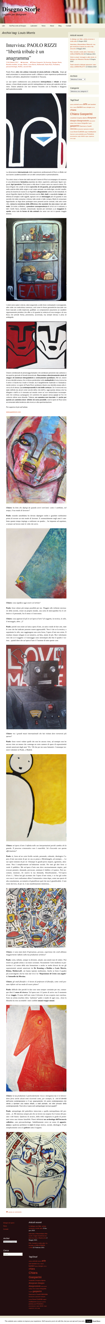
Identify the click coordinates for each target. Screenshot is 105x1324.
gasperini (74, 126)
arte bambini (92, 104)
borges (89, 107)
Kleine (25, 64)
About (52, 26)
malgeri (86, 131)
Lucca (81, 131)
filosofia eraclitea (11, 64)
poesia (81, 134)
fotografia (85, 123)
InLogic (20, 64)
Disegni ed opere (8, 1223)
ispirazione (86, 129)
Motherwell (40, 64)
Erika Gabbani (77, 123)
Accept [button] (89, 1321)
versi (71, 138)
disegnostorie (83, 120)
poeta (85, 134)
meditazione (92, 132)
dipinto (85, 118)
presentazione (73, 136)
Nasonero (72, 134)
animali (76, 104)
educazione (92, 121)
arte (85, 104)
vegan (86, 136)
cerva (93, 107)
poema (77, 134)
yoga (74, 138)
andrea (72, 104)
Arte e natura (73, 107)
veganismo (91, 136)
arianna (81, 104)
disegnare (91, 118)
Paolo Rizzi (48, 64)
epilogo (72, 123)
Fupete (90, 123)
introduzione (80, 129)
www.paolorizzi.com (13, 412)
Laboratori (33, 26)
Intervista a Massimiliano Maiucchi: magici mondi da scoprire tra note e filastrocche (83, 46)
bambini (80, 107)
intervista (73, 129)
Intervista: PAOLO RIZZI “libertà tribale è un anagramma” (31, 51)
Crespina (79, 118)
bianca (85, 107)
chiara (73, 110)
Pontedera (56, 64)
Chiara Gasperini (37, 62)
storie (83, 136)
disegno (73, 121)
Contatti (68, 26)
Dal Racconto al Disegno (17, 26)
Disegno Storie (57, 62)
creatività (73, 118)
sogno (79, 136)
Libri (3, 26)
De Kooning (47, 62)
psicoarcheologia (11, 66)
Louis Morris (32, 64)
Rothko (20, 66)
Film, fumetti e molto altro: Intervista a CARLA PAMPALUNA (38, 1245)
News (44, 26)
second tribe (27, 66)
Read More (96, 1321)
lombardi (91, 129)
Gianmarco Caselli (85, 126)
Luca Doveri (74, 132)
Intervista (25, 62)
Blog (59, 26)
